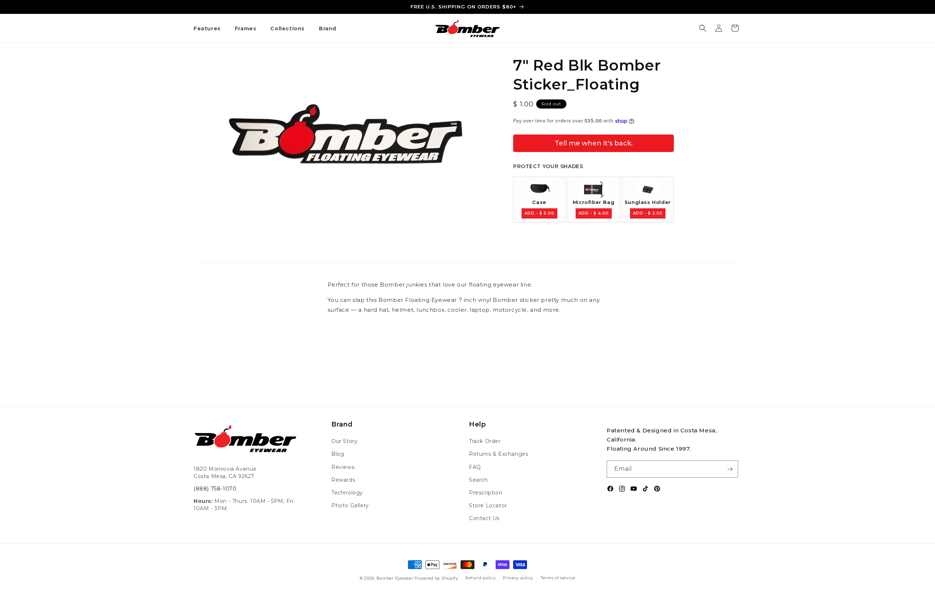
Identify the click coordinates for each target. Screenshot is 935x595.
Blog (337, 454)
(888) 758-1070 (215, 488)
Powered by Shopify (436, 578)
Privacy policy (518, 577)
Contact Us (484, 518)
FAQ (475, 467)
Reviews (342, 467)
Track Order (485, 441)
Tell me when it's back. (594, 143)
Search (478, 480)
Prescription (485, 492)
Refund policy (480, 577)
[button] (209, 29)
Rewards (343, 480)
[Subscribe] (730, 469)
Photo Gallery (350, 505)
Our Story (344, 441)
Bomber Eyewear (395, 578)
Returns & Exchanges (498, 454)
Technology (347, 492)
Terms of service (558, 577)
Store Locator (488, 505)
